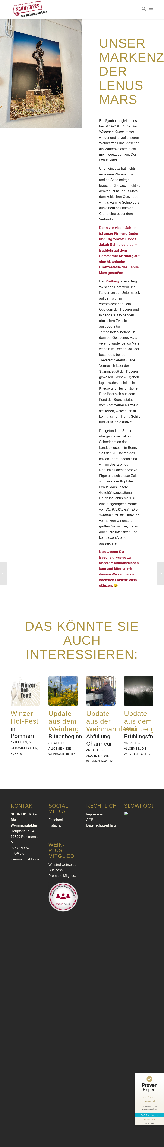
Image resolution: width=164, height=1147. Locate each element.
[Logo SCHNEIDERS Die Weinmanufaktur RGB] (29, 9)
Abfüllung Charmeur (112, 729)
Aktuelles (19, 742)
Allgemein (56, 748)
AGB (90, 820)
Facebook (56, 820)
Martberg (112, 281)
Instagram (55, 825)
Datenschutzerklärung (103, 825)
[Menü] (151, 9)
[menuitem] (142, 9)
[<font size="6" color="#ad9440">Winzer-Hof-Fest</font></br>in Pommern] (25, 691)
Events (16, 753)
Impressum (94, 814)
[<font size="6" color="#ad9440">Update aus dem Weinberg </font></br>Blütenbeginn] (63, 691)
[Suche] (142, 9)
